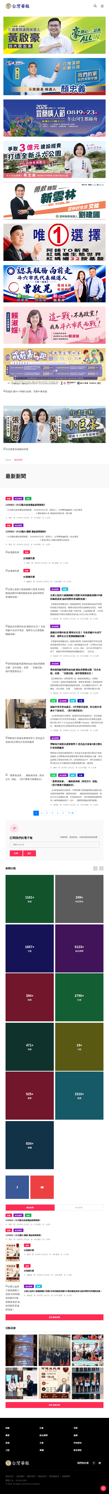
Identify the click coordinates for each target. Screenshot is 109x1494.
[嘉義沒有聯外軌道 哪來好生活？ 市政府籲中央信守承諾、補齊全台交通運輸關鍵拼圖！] (26, 630)
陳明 (28, 563)
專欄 (42, 1450)
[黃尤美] (54, 159)
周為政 (55, 730)
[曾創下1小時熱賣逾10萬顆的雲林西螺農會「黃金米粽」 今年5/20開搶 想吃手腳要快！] (87, 1350)
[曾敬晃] (54, 283)
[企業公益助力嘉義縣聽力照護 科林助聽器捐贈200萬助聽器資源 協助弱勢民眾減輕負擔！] (26, 593)
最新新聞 (30, 1208)
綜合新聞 (18, 499)
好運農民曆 (29, 558)
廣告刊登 (9, 1476)
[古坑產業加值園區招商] (54, 449)
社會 (53, 701)
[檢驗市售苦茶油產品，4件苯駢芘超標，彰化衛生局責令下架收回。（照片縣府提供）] (26, 714)
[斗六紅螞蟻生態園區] (54, 242)
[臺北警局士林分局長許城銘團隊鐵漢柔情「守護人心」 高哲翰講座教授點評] (54, 1350)
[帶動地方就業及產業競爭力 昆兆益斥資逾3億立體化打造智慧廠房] (26, 740)
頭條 (9, 499)
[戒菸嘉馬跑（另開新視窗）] (54, 366)
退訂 (29, 853)
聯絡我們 (42, 1476)
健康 (65, 589)
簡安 (10, 518)
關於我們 (31, 1476)
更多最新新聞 (54, 1317)
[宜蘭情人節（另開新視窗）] (54, 118)
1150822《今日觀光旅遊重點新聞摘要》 (26, 505)
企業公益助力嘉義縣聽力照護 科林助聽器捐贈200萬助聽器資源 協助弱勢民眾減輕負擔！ (63, 1291)
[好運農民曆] (12, 552)
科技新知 (78, 1443)
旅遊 (28, 499)
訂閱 (16, 853)
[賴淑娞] (54, 325)
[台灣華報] (18, 6)
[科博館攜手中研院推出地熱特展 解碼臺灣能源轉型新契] (87, 1383)
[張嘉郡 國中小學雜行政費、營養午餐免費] (54, 391)
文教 (80, 701)
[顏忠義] (54, 76)
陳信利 (55, 619)
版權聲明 (66, 1476)
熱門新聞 (79, 1208)
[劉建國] (54, 200)
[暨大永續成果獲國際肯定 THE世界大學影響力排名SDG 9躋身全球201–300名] (21, 1383)
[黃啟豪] (54, 35)
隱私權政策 (54, 1476)
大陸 (8, 1450)
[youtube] (42, 1187)
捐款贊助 (20, 1476)
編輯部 (29, 582)
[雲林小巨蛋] (54, 424)
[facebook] (17, 1187)
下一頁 (71, 813)
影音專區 (78, 1450)
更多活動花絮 (54, 1405)
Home (8, 460)
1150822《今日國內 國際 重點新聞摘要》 (26, 531)
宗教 (76, 1428)
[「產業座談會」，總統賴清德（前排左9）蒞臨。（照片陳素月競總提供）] (26, 777)
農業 (8, 1435)
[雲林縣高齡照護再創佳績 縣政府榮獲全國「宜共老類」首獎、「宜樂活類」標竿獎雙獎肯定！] (26, 667)
